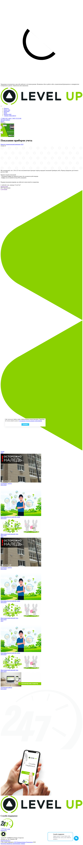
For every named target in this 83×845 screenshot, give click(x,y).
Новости (6, 108)
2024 (2, 453)
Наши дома (7, 110)
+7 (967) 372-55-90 (16, 118)
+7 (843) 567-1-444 (6, 118)
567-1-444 (5, 829)
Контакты (6, 111)
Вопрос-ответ (7, 114)
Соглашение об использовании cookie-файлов (30, 421)
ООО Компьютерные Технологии (23, 842)
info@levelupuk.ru (5, 840)
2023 (22, 144)
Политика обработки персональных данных (13, 843)
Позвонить (4, 830)
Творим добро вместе (10, 115)
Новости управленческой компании (11, 144)
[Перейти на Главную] (41, 104)
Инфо (5, 112)
